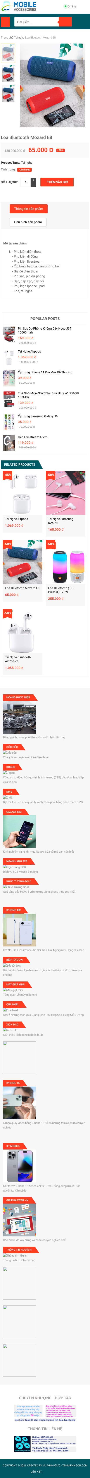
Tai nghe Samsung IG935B (60, 521)
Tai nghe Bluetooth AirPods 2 (18, 659)
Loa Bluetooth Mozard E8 (22, 588)
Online (72, 6)
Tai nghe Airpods (29, 351)
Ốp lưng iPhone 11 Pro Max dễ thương (45, 372)
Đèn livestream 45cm (32, 437)
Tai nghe (19, 37)
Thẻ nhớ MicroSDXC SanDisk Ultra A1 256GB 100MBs (48, 395)
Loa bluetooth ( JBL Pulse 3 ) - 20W (61, 590)
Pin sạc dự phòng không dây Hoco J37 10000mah (44, 330)
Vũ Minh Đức (51, 1465)
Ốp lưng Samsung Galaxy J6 (38, 416)
